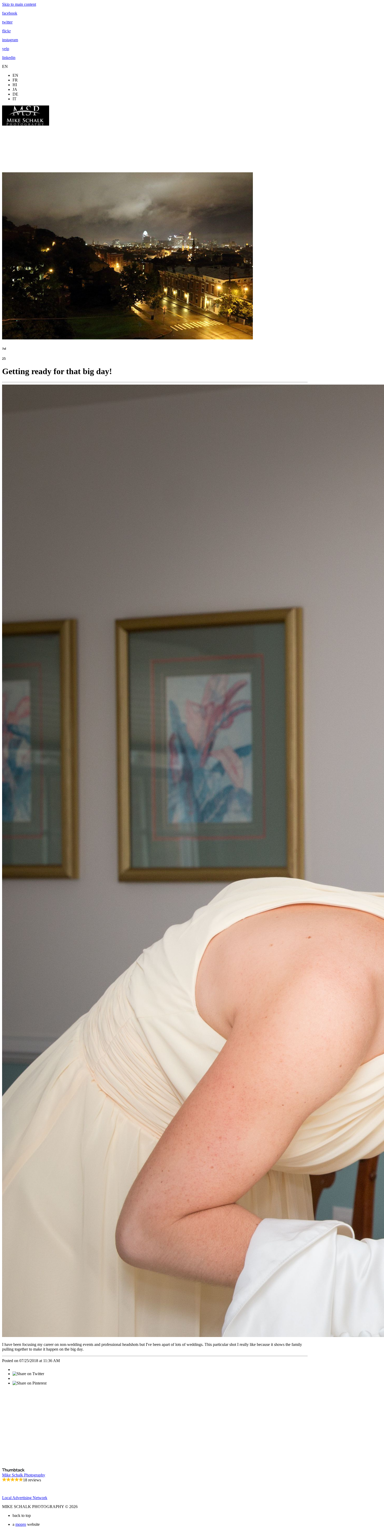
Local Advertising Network (24, 1497)
